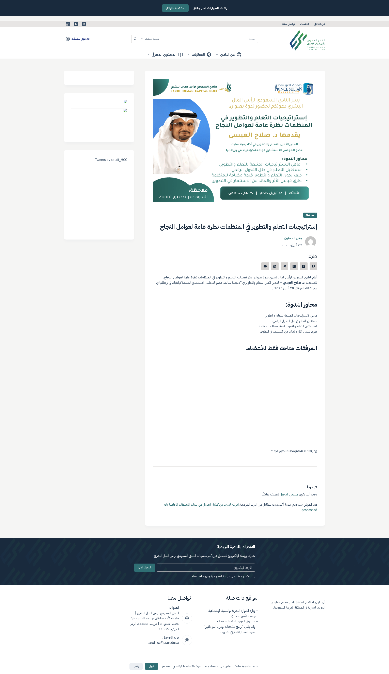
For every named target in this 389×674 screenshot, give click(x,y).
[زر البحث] (135, 39)
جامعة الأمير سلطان (243, 616)
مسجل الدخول (289, 494)
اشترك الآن (144, 567)
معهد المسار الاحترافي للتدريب (237, 632)
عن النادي (319, 24)
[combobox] (209, 39)
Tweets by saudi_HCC (111, 159)
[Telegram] (284, 266)
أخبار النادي (310, 215)
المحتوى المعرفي (164, 54)
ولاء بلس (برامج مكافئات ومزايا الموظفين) (229, 626)
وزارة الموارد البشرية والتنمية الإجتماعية (231, 610)
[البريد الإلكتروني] (265, 266)
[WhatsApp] (275, 266)
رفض (136, 666)
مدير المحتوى (292, 238)
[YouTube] (76, 24)
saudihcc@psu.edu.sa (163, 642)
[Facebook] (313, 266)
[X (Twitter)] (84, 24)
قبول (151, 666)
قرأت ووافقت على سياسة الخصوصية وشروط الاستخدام (220, 576)
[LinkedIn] (68, 24)
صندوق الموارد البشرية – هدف (236, 621)
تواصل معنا (288, 24)
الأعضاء (304, 24)
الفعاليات (198, 54)
